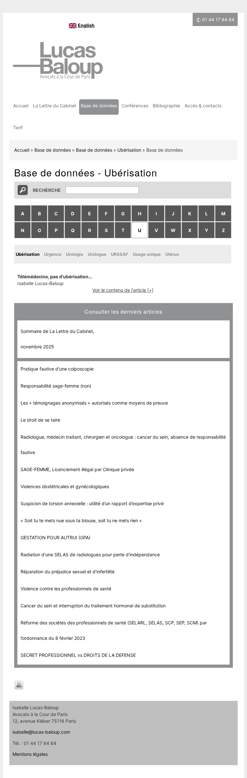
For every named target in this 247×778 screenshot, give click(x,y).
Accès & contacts (203, 105)
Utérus (172, 254)
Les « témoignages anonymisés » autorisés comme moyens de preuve (94, 403)
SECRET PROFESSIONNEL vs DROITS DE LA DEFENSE (78, 655)
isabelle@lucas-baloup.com (41, 732)
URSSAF (119, 254)
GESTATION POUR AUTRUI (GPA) (55, 537)
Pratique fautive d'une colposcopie (57, 368)
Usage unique (147, 254)
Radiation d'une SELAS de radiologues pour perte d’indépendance (90, 554)
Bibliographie (166, 105)
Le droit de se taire (40, 420)
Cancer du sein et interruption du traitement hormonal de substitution (93, 605)
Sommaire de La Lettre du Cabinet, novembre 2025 (57, 338)
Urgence (52, 254)
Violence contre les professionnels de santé (66, 588)
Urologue (97, 254)
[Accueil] (57, 64)
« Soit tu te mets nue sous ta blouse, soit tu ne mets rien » (81, 520)
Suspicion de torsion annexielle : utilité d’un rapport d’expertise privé (92, 503)
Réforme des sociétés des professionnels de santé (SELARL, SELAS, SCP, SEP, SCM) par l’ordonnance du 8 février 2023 (114, 630)
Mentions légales (30, 754)
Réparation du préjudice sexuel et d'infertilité (67, 571)
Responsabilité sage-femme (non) (56, 386)
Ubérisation (129, 150)
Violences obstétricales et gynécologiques (65, 486)
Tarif (18, 127)
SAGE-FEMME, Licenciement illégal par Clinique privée (77, 469)
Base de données (99, 105)
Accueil (20, 105)
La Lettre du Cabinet (54, 105)
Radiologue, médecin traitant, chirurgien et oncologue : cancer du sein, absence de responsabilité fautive (123, 444)
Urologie (74, 254)
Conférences (135, 105)
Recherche (47, 190)
